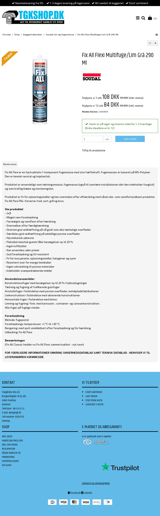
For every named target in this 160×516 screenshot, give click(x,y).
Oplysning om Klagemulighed (96, 483)
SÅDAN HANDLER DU (11, 453)
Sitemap (6, 421)
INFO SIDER (7, 436)
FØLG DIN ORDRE (10, 445)
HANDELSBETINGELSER (12, 440)
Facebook (75, 493)
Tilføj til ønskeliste (93, 150)
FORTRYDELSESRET (10, 461)
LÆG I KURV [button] (130, 138)
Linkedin (87, 493)
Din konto (7, 465)
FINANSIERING (8, 457)
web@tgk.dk (15, 413)
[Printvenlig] (156, 34)
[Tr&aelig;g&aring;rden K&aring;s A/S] (33, 17)
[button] (149, 43)
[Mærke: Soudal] (91, 77)
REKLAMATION (8, 449)
